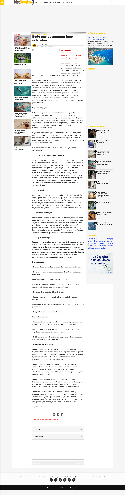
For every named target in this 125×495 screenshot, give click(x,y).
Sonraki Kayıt (79, 463)
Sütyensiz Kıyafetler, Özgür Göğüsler (104, 172)
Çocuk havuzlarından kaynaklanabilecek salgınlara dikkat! (20, 114)
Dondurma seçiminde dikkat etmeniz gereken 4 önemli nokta (22, 48)
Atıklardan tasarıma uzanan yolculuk (20, 148)
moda (94, 245)
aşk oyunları (108, 241)
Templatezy (55, 487)
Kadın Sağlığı (108, 239)
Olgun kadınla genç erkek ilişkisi (103, 131)
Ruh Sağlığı (99, 241)
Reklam (60, 2)
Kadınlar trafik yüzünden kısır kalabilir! (104, 223)
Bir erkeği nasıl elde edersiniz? (103, 141)
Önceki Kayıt (37, 463)
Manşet (91, 241)
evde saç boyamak (44, 34)
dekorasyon (90, 243)
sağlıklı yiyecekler (94, 248)
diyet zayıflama (100, 243)
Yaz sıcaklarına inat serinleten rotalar (20, 65)
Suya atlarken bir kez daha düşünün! (21, 98)
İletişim (69, 2)
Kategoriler (49, 2)
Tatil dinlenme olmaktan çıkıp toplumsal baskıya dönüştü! (103, 194)
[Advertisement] (62, 18)
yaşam (104, 248)
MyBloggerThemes (73, 487)
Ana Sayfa (38, 2)
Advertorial (92, 239)
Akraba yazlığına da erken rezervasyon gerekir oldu (20, 81)
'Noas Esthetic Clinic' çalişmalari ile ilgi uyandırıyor (104, 152)
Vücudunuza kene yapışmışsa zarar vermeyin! (19, 132)
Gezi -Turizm (99, 239)
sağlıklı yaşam (107, 245)
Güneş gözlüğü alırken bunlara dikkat (104, 213)
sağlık (99, 245)
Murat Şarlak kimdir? (104, 202)
